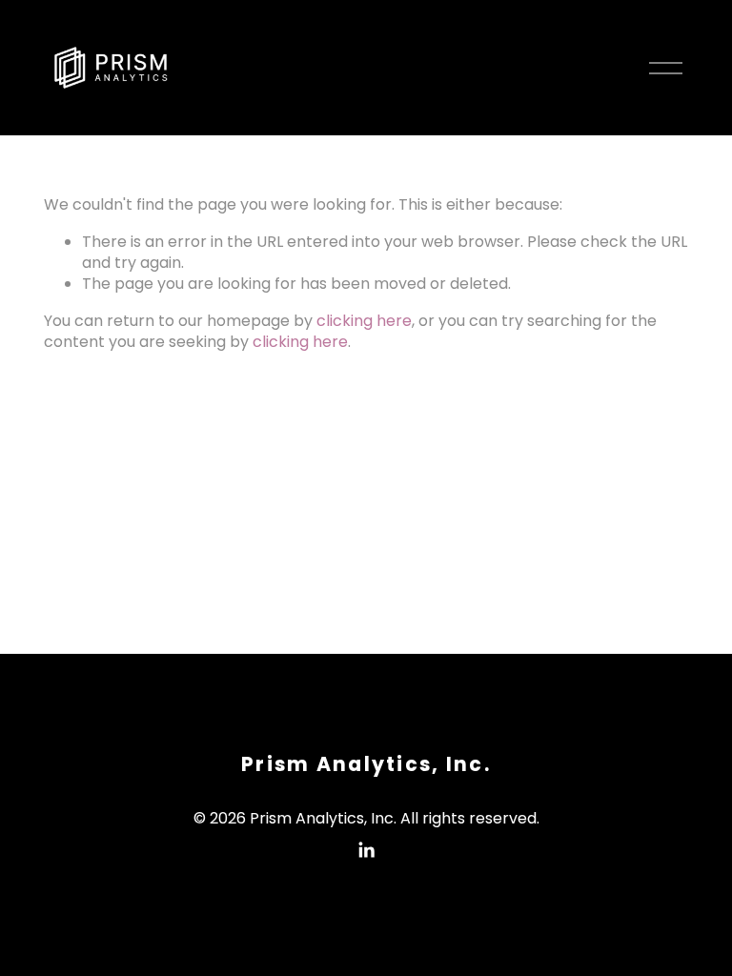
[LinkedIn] (366, 850)
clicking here (364, 321)
